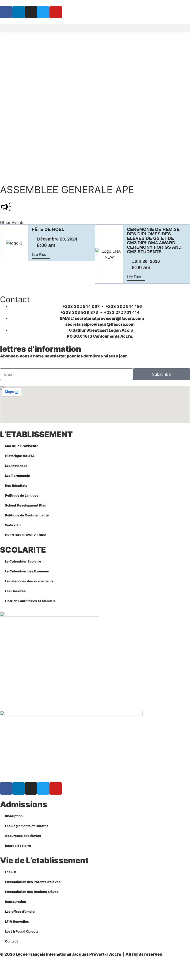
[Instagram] (31, 12)
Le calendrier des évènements (29, 581)
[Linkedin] (18, 12)
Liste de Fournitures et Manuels (30, 601)
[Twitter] (43, 12)
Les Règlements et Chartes (26, 826)
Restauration (15, 902)
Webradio (13, 525)
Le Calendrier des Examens (27, 571)
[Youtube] (55, 12)
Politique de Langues (21, 495)
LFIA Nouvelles (17, 921)
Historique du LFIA (20, 456)
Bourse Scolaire (18, 846)
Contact (11, 941)
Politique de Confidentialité (27, 515)
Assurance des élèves (23, 836)
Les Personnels (17, 476)
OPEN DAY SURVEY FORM (25, 535)
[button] (95, 28)
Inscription (14, 816)
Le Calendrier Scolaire (23, 561)
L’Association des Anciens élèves (32, 892)
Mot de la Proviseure (21, 446)
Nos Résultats (16, 485)
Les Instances (16, 466)
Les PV (10, 872)
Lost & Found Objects (22, 931)
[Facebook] (6, 12)
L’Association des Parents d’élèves (33, 882)
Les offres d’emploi (20, 912)
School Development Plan (25, 505)
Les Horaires (15, 591)
